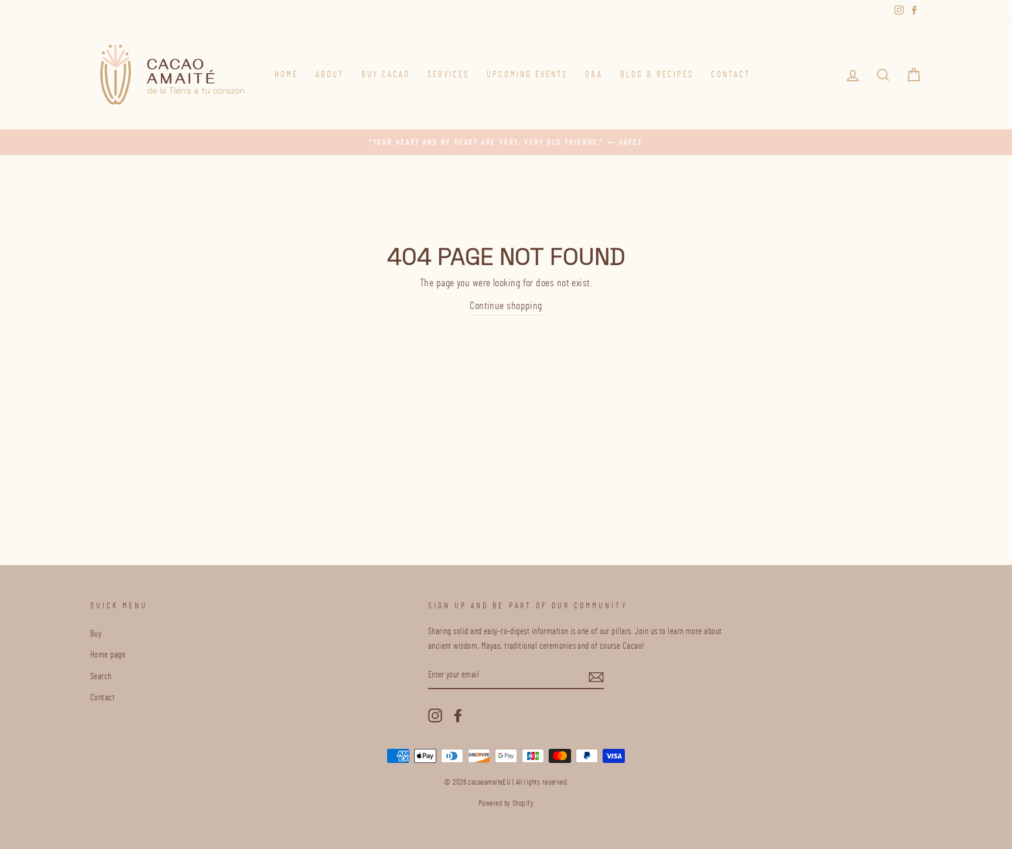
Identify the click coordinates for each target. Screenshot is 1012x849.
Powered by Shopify (506, 803)
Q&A (594, 74)
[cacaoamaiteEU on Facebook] (458, 714)
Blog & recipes (656, 74)
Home (286, 74)
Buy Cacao (385, 74)
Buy (95, 633)
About (330, 74)
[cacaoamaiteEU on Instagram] (435, 714)
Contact (730, 74)
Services (448, 74)
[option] (506, 142)
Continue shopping (506, 306)
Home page (107, 655)
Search (101, 676)
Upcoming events (527, 74)
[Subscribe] (596, 675)
